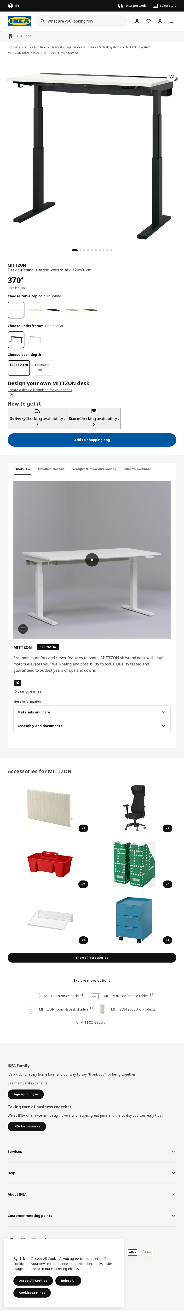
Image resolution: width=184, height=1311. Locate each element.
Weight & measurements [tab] (94, 469)
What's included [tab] (137, 469)
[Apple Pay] (132, 1252)
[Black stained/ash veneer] (53, 310)
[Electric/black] (16, 339)
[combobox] (80, 21)
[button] (38, 686)
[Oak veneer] (72, 310)
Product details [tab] (51, 469)
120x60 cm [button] (82, 270)
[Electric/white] (34, 339)
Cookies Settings (32, 1293)
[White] (16, 310)
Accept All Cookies (33, 1281)
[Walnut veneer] (90, 310)
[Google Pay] (147, 1252)
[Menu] (171, 21)
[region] (92, 155)
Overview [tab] (22, 469)
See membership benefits (27, 1083)
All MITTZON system (92, 1022)
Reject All (68, 1281)
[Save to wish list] (171, 76)
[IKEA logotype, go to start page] (19, 21)
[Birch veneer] (34, 310)
